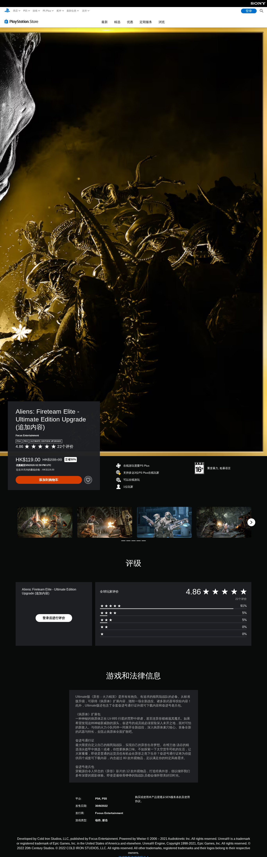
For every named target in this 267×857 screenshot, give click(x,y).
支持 (84, 10)
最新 (104, 22)
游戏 (35, 10)
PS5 (25, 10)
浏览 (162, 22)
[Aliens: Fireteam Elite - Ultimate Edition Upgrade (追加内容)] (45, 522)
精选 (117, 22)
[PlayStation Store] (22, 21)
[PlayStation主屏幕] (7, 11)
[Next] (251, 522)
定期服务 (146, 22)
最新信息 (71, 10)
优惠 (130, 22)
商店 (15, 10)
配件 (58, 10)
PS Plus (47, 10)
